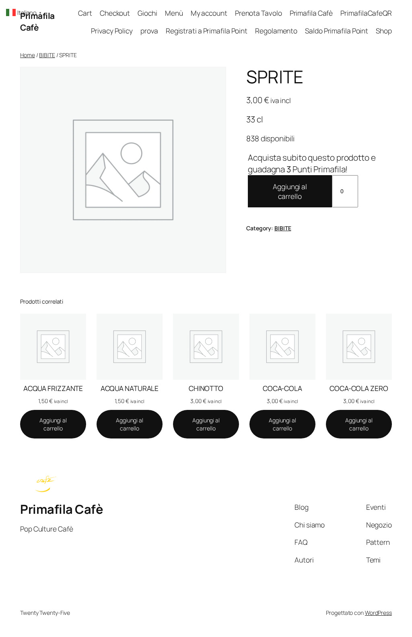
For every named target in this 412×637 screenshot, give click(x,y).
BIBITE (47, 55)
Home (27, 55)
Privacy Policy (112, 30)
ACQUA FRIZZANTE (53, 389)
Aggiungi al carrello (290, 191)
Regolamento (276, 30)
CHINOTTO (206, 389)
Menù (174, 13)
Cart (85, 13)
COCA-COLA (282, 389)
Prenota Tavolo (258, 13)
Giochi (147, 13)
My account (209, 13)
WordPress (378, 612)
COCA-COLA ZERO (359, 389)
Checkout (115, 13)
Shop (384, 30)
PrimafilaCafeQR (366, 13)
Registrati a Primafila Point (206, 30)
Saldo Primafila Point (336, 30)
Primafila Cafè (37, 21)
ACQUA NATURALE (130, 389)
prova (149, 30)
